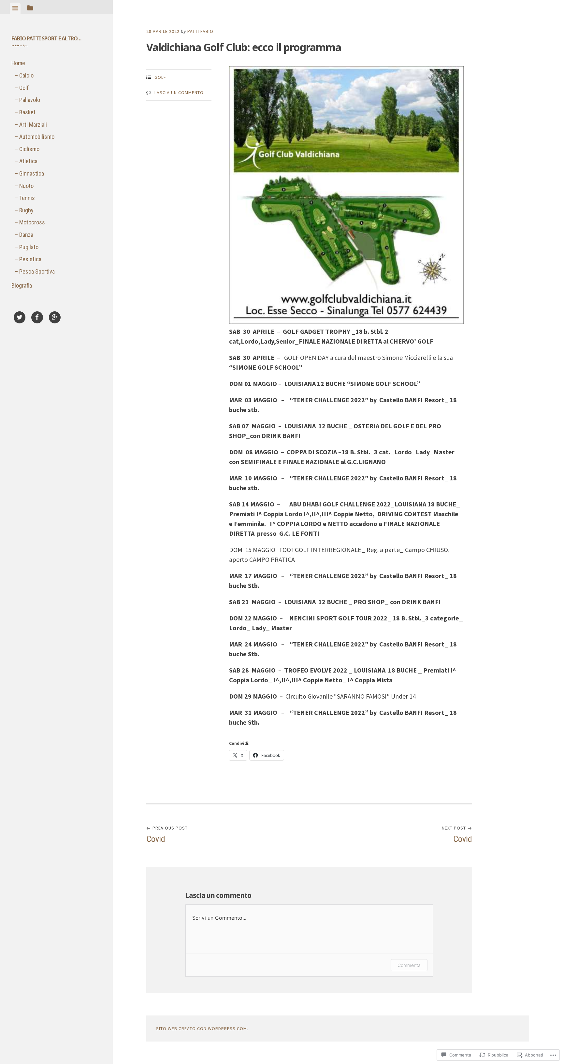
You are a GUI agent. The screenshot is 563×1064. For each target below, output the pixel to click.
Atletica (28, 161)
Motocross (32, 222)
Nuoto (26, 185)
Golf (24, 87)
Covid (167, 834)
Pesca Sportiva (37, 271)
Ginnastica (31, 173)
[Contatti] (72, 311)
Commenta (409, 965)
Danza (26, 234)
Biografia (21, 285)
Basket (27, 112)
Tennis (27, 197)
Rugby (26, 210)
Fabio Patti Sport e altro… (46, 38)
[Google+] (55, 318)
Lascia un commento (179, 92)
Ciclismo (29, 149)
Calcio (26, 75)
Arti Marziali (33, 124)
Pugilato (28, 247)
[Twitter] (19, 318)
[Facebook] (37, 318)
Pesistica (30, 259)
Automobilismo (36, 136)
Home (18, 63)
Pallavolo (29, 99)
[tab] (15, 8)
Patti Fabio (200, 31)
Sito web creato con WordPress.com (201, 1028)
